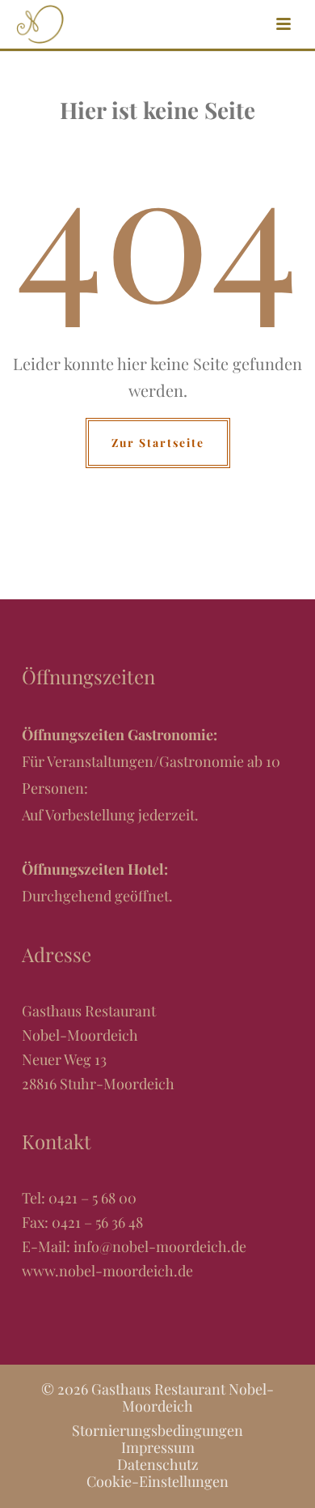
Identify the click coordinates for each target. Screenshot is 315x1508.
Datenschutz (158, 1464)
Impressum (158, 1447)
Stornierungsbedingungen (157, 1430)
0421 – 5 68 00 (92, 1198)
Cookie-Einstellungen (157, 1481)
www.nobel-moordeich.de (107, 1270)
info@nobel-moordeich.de (160, 1246)
